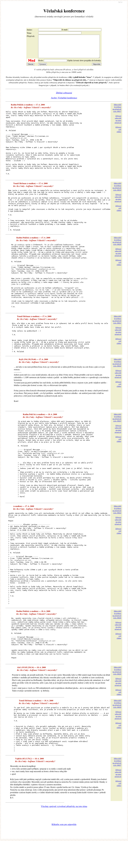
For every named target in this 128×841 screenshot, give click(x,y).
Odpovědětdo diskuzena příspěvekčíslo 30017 (117, 107)
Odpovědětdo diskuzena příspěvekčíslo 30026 (117, 614)
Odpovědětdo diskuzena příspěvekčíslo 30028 (117, 670)
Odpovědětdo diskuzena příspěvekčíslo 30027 (117, 761)
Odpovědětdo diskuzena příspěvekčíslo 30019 (117, 186)
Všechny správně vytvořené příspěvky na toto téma (64, 806)
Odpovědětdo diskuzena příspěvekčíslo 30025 (117, 417)
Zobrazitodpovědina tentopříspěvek (118, 119)
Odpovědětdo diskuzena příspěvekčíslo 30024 (117, 509)
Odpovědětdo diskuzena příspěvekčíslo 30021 (117, 319)
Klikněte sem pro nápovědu (64, 824)
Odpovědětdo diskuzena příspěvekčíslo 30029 (117, 703)
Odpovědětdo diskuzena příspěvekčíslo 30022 (117, 362)
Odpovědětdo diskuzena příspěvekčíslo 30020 (117, 240)
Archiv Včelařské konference (64, 97)
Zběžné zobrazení (64, 92)
